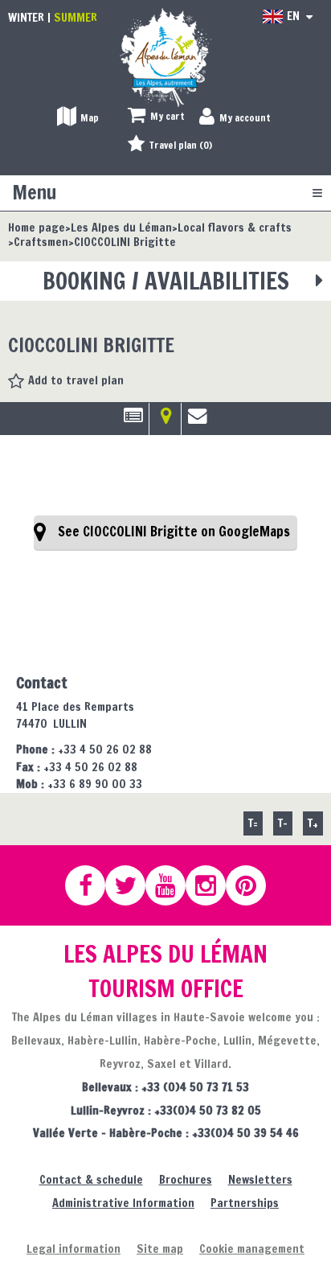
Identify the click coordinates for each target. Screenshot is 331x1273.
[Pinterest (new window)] (253, 885)
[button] (156, 117)
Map (165, 421)
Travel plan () (180, 145)
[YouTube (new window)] (172, 885)
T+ (313, 823)
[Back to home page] (165, 57)
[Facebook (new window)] (92, 885)
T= (253, 823)
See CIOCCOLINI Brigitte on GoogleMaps (174, 531)
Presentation (133, 421)
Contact (198, 421)
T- (283, 823)
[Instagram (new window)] (213, 885)
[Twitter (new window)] (132, 885)
